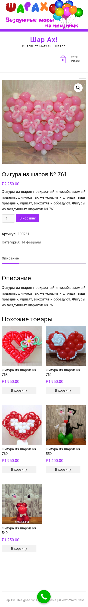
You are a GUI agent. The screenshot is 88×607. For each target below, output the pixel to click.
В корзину (28, 218)
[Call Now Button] (44, 596)
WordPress (77, 600)
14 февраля (31, 242)
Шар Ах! (44, 40)
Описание (10, 258)
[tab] (10, 259)
